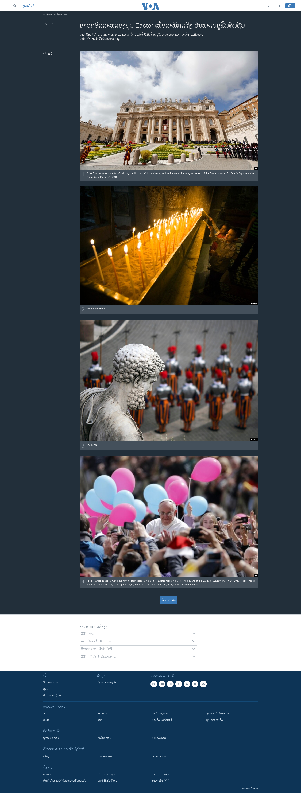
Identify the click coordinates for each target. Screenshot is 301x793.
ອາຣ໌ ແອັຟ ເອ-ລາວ (161, 774)
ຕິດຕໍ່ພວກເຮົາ (104, 738)
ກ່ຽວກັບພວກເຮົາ (51, 738)
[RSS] (187, 684)
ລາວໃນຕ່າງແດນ (160, 713)
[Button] (47, 54)
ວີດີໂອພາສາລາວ (51, 682)
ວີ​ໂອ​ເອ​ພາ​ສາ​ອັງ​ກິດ (107, 774)
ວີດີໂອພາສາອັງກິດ (52, 695)
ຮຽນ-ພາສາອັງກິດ (214, 720)
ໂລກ (100, 720)
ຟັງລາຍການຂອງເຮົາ (106, 682)
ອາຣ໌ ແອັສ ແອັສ (105, 756)
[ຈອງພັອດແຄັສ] (203, 684)
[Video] (280, 6)
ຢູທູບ (45, 689)
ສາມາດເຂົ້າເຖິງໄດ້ (160, 781)
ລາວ (45, 713)
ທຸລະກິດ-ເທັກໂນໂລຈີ (162, 720)
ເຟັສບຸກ (47, 756)
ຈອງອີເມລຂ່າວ (159, 756)
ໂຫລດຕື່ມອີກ (169, 600)
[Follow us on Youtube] (162, 684)
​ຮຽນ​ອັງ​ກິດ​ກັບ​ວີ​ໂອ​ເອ (107, 781)
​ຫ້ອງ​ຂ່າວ (47, 774)
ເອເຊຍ (46, 720)
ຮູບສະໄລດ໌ (28, 6)
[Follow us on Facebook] (153, 684)
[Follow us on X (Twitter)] (178, 684)
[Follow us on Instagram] (170, 684)
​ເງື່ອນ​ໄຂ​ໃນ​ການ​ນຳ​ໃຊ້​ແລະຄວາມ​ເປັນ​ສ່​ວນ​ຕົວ (64, 781)
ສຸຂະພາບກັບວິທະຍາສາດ (218, 713)
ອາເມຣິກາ (102, 713)
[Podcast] (195, 684)
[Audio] (269, 6)
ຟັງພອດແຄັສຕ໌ (159, 738)
